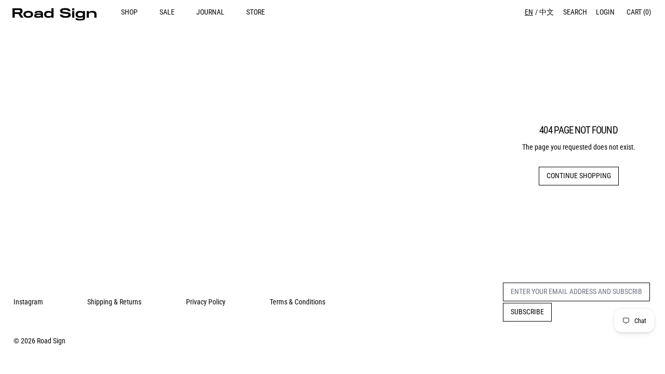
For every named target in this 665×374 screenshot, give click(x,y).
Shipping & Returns (114, 302)
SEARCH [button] (575, 12)
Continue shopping (579, 175)
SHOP (129, 12)
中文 (546, 12)
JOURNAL (210, 12)
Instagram (28, 302)
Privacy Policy (205, 302)
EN (529, 12)
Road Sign (51, 341)
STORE (255, 12)
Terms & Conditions (297, 302)
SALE (167, 12)
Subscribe (527, 312)
